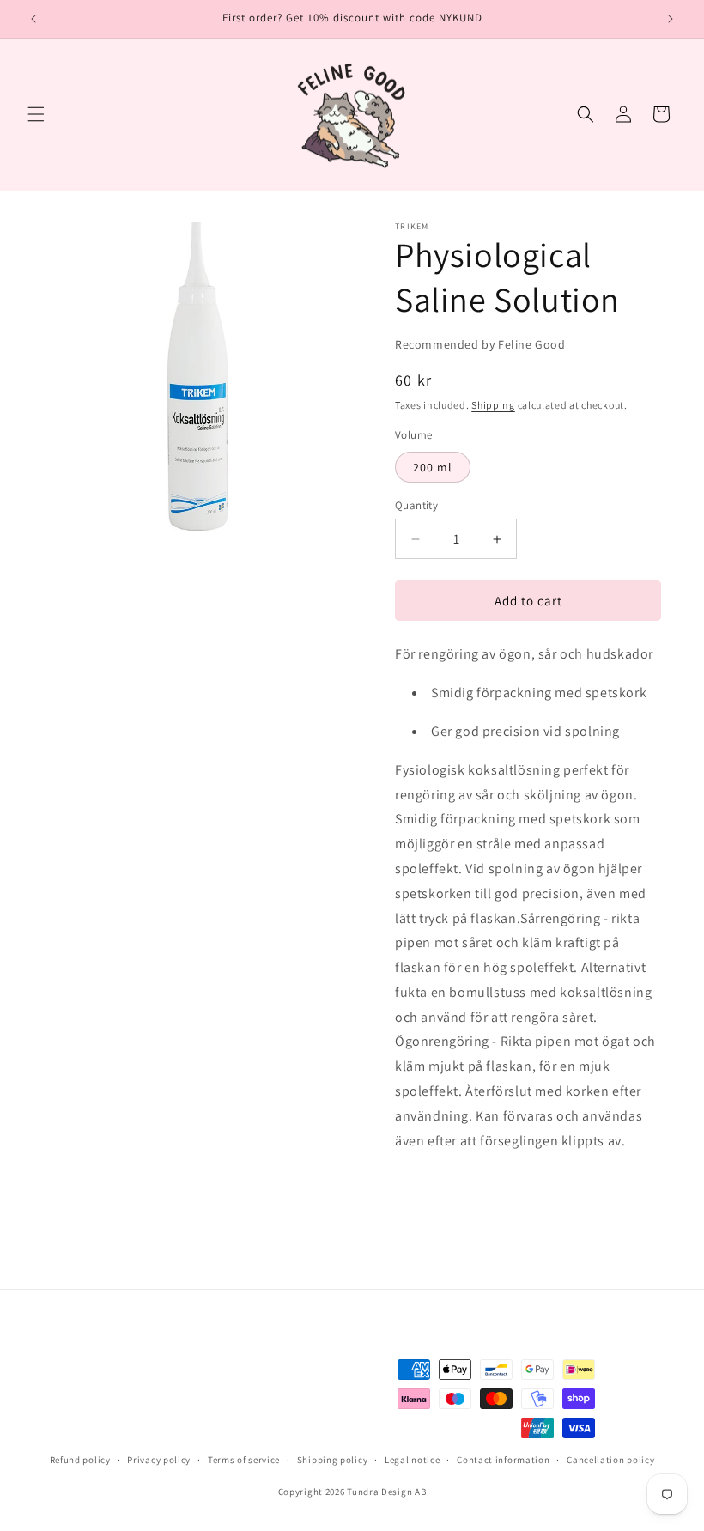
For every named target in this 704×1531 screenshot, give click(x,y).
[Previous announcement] (33, 19)
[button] (36, 114)
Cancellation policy (610, 1460)
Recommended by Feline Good (480, 344)
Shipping (493, 404)
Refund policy (80, 1460)
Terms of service (244, 1460)
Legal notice (412, 1460)
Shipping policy (332, 1460)
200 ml (432, 467)
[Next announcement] (670, 19)
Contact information (503, 1460)
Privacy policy (159, 1460)
